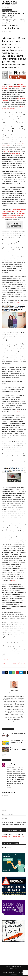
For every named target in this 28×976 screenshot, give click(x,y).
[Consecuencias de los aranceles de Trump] (5, 742)
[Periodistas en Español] (9, 3)
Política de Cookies (14, 968)
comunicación (14, 11)
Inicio (3, 7)
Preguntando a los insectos (18, 733)
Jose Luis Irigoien (12, 763)
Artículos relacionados (7, 729)
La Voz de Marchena (7, 17)
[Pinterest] (17, 672)
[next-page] (5, 755)
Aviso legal (8, 966)
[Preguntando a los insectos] (5, 735)
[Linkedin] (10, 672)
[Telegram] (21, 672)
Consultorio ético (7, 13)
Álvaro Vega (7, 31)
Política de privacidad (16, 966)
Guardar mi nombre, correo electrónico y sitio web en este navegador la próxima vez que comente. (14, 824)
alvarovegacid (6, 659)
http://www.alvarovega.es (14, 692)
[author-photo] (14, 688)
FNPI (24, 13)
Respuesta (9, 787)
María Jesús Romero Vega (9, 19)
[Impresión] (24, 672)
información (11, 15)
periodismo (21, 19)
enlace (18, 302)
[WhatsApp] (13, 672)
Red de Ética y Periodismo (9, 21)
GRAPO (4, 15)
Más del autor (18, 729)
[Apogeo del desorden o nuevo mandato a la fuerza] (5, 749)
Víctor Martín (6, 23)
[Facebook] (3, 672)
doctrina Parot (17, 13)
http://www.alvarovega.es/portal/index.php (13, 663)
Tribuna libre (9, 9)
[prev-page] (3, 755)
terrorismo (21, 21)
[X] (6, 672)
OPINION (7, 7)
